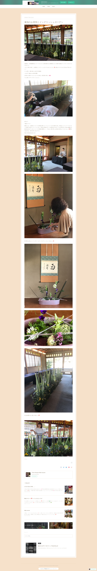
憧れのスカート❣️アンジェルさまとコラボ (33, 498)
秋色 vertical (27, 510)
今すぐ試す (63, 2)
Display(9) (25, 459)
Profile (48, 6)
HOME (43, 6)
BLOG (53, 6)
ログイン (71, 2)
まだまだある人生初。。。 (30, 486)
